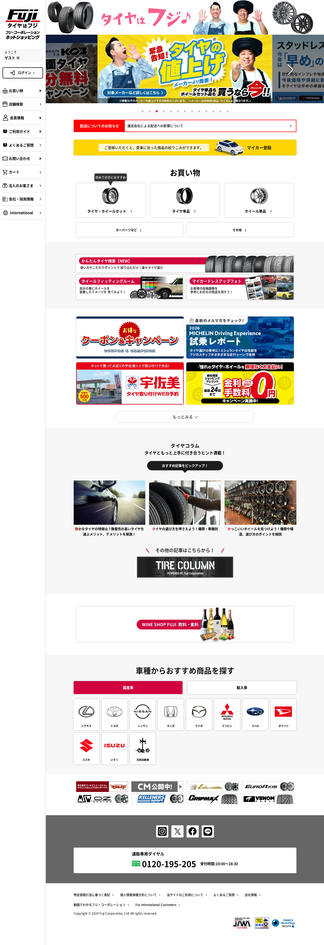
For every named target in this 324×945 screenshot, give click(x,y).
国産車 (128, 687)
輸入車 (242, 687)
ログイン (24, 72)
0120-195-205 (169, 864)
